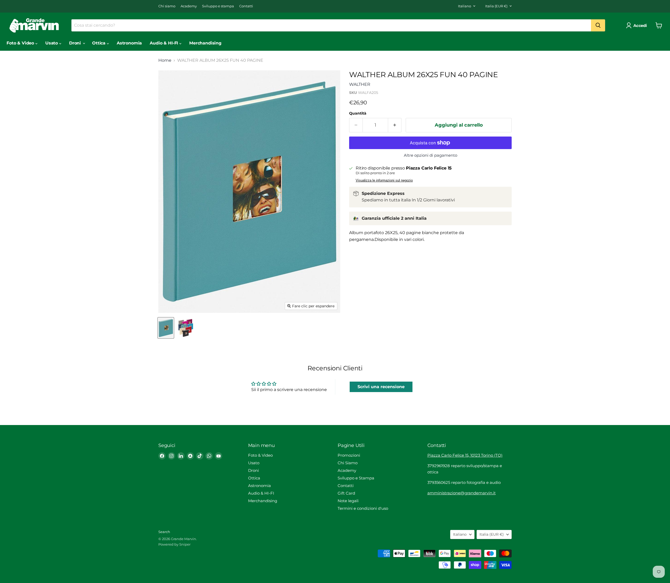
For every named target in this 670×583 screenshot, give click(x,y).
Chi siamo (166, 6)
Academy (189, 6)
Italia (496, 6)
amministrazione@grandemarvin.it (461, 492)
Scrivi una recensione (381, 386)
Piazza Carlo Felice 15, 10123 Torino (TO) (464, 455)
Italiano (464, 6)
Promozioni (349, 455)
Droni (75, 43)
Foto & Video (21, 43)
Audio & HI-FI (164, 43)
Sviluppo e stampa (218, 6)
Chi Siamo (348, 462)
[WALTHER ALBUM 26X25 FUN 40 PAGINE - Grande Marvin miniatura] (166, 328)
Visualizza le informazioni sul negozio (384, 180)
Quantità (357, 113)
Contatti (246, 6)
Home (164, 60)
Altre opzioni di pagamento (430, 155)
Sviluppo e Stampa (356, 478)
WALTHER (359, 84)
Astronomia (129, 43)
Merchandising (205, 43)
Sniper (185, 544)
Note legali (348, 500)
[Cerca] (598, 25)
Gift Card (346, 493)
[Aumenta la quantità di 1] (394, 125)
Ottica (99, 43)
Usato (52, 43)
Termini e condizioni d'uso (363, 508)
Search (164, 532)
